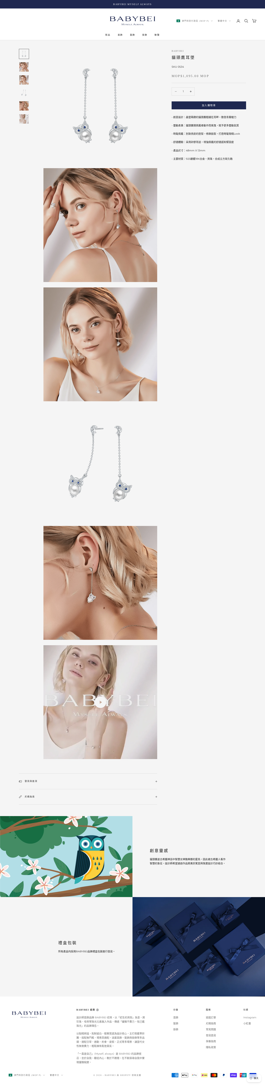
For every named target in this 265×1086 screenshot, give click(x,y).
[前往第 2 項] (24, 67)
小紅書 (247, 1023)
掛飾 (144, 35)
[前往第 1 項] (24, 54)
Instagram (249, 1017)
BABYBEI (178, 51)
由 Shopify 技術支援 (129, 1075)
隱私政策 (211, 1047)
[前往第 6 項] (24, 119)
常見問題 (211, 1029)
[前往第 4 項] (24, 93)
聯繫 (157, 35)
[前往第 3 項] (24, 80)
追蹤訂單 (211, 1017)
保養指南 (211, 1041)
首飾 (120, 35)
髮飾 (132, 35)
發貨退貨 (211, 1035)
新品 (107, 35)
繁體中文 (222, 21)
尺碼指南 (211, 1023)
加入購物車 (209, 105)
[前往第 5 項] (24, 106)
